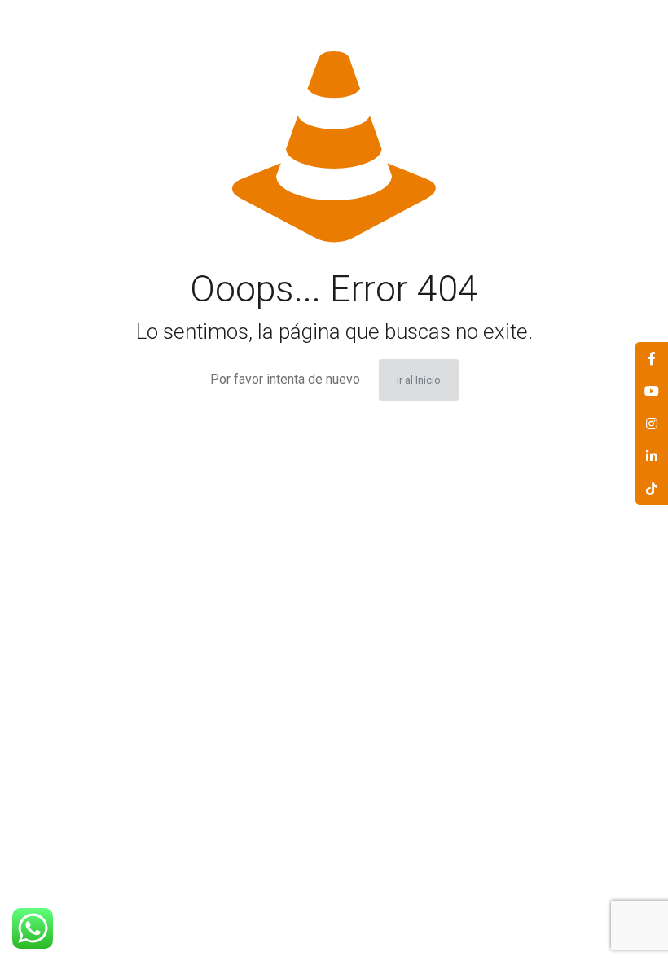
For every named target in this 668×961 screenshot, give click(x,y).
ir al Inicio (419, 380)
